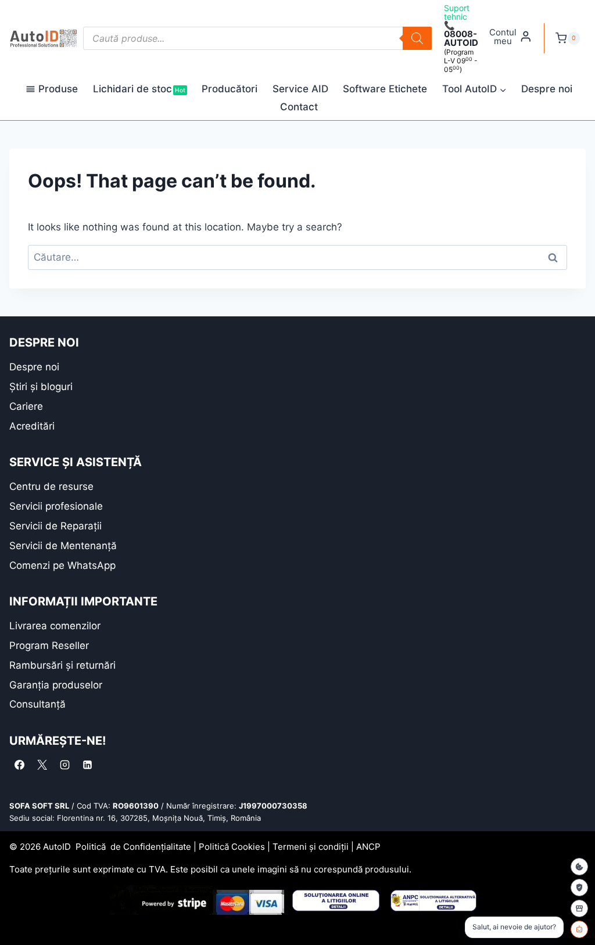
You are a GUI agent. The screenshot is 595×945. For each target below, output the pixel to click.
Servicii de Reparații (55, 526)
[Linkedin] (87, 765)
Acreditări (32, 426)
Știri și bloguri (41, 386)
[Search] (417, 38)
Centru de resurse (51, 486)
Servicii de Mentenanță (63, 545)
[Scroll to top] (18, 916)
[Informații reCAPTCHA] (579, 887)
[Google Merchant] (579, 908)
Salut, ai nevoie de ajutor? (514, 926)
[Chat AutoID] (579, 929)
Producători (229, 89)
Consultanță (37, 704)
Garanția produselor (55, 685)
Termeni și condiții (311, 846)
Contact (299, 107)
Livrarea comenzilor (55, 626)
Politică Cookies (232, 846)
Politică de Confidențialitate (133, 846)
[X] (42, 765)
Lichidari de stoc (139, 89)
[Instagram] (64, 765)
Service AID (300, 89)
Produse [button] (58, 89)
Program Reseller (49, 645)
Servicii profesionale (56, 506)
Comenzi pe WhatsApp (62, 565)
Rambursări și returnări (62, 665)
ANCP (368, 846)
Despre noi (546, 89)
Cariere (26, 406)
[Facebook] (19, 765)
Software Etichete (385, 89)
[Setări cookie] (579, 866)
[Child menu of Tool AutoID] (474, 90)
